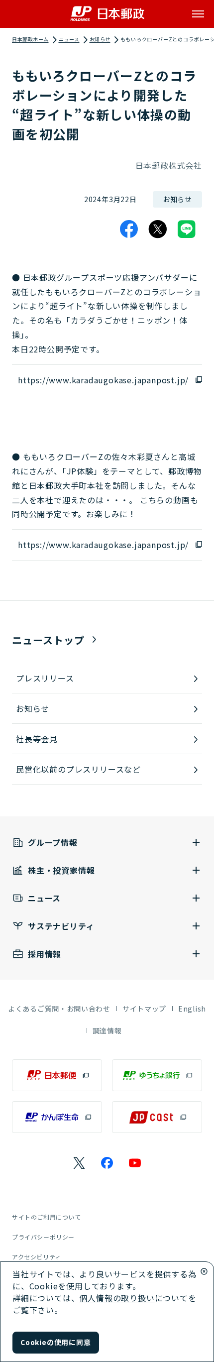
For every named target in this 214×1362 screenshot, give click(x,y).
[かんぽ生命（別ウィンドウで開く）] (57, 1117)
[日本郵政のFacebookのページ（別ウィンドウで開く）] (107, 1163)
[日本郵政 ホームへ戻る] (107, 13)
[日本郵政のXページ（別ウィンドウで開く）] (79, 1163)
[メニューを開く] (198, 14)
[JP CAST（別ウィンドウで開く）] (157, 1117)
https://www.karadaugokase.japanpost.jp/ (103, 380)
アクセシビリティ (36, 1256)
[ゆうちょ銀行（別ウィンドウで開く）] (157, 1075)
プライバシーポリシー (43, 1237)
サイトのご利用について (46, 1217)
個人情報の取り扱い (116, 1298)
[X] (157, 229)
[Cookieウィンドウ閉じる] (204, 1271)
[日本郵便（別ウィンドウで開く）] (57, 1075)
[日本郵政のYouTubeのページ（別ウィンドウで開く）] (135, 1163)
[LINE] (186, 229)
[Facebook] (128, 229)
